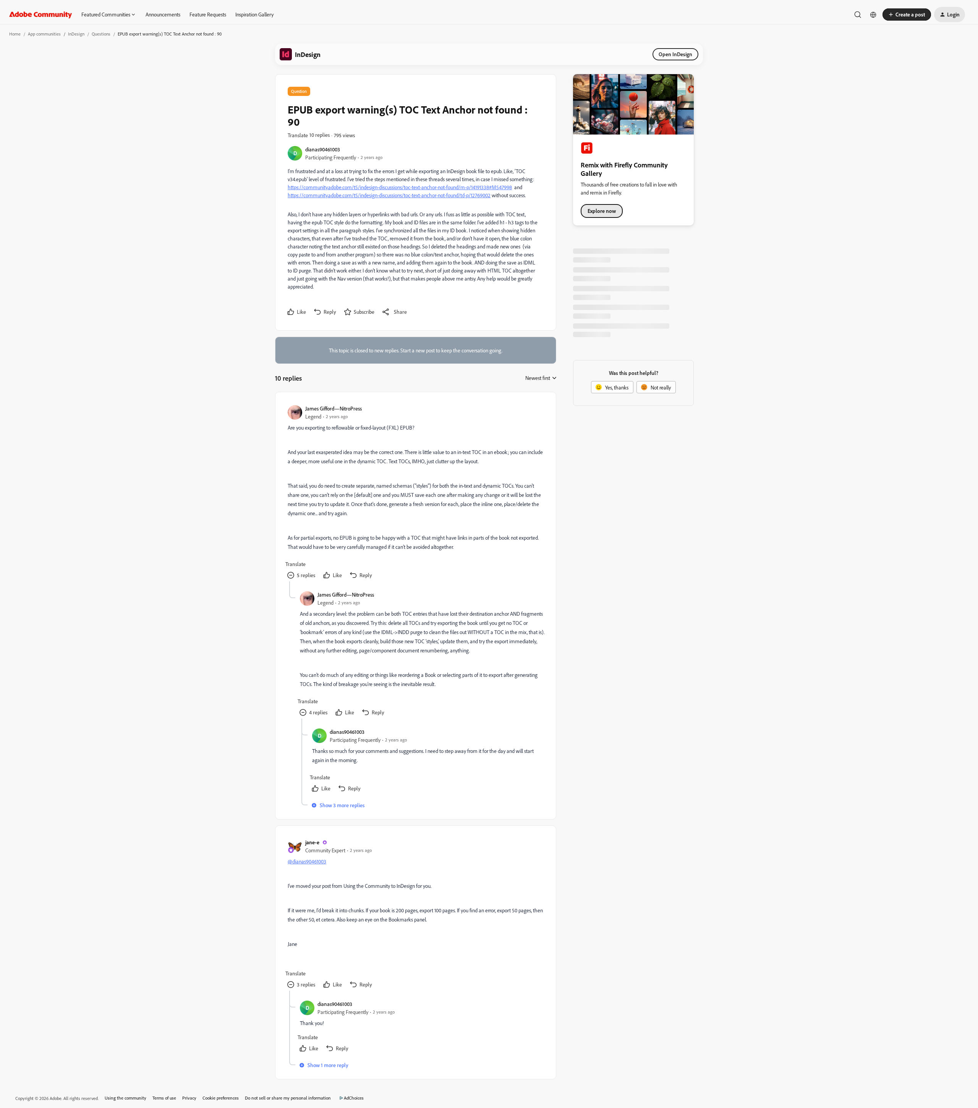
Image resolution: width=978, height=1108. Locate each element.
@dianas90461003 (307, 861)
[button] (906, 14)
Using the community (125, 1098)
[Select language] (873, 14)
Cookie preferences (220, 1098)
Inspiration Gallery (254, 14)
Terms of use (164, 1098)
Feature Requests (207, 14)
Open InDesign (675, 54)
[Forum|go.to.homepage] (40, 14)
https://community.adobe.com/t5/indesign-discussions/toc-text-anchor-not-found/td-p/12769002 (389, 195)
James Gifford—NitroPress (333, 408)
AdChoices (354, 1098)
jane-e (312, 842)
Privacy (189, 1098)
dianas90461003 (322, 149)
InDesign (76, 34)
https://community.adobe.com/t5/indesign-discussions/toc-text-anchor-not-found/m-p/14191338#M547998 (400, 187)
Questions (101, 34)
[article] (415, 492)
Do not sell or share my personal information (288, 1098)
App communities (44, 34)
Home (15, 34)
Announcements (163, 14)
